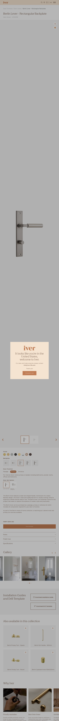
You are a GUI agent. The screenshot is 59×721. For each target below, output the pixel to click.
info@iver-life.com (29, 365)
